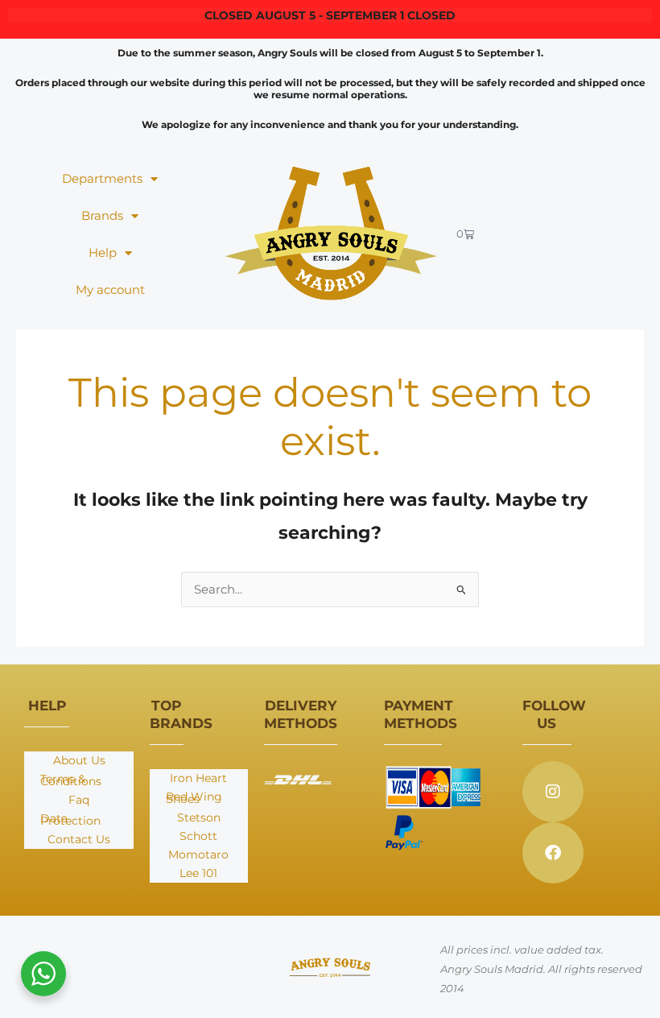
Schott (198, 836)
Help (103, 253)
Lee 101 (198, 873)
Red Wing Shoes (194, 797)
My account (110, 290)
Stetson (199, 817)
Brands (102, 216)
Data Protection (70, 819)
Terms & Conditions (70, 780)
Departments (102, 179)
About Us (79, 760)
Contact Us (78, 839)
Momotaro (198, 854)
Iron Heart (198, 778)
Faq (78, 799)
